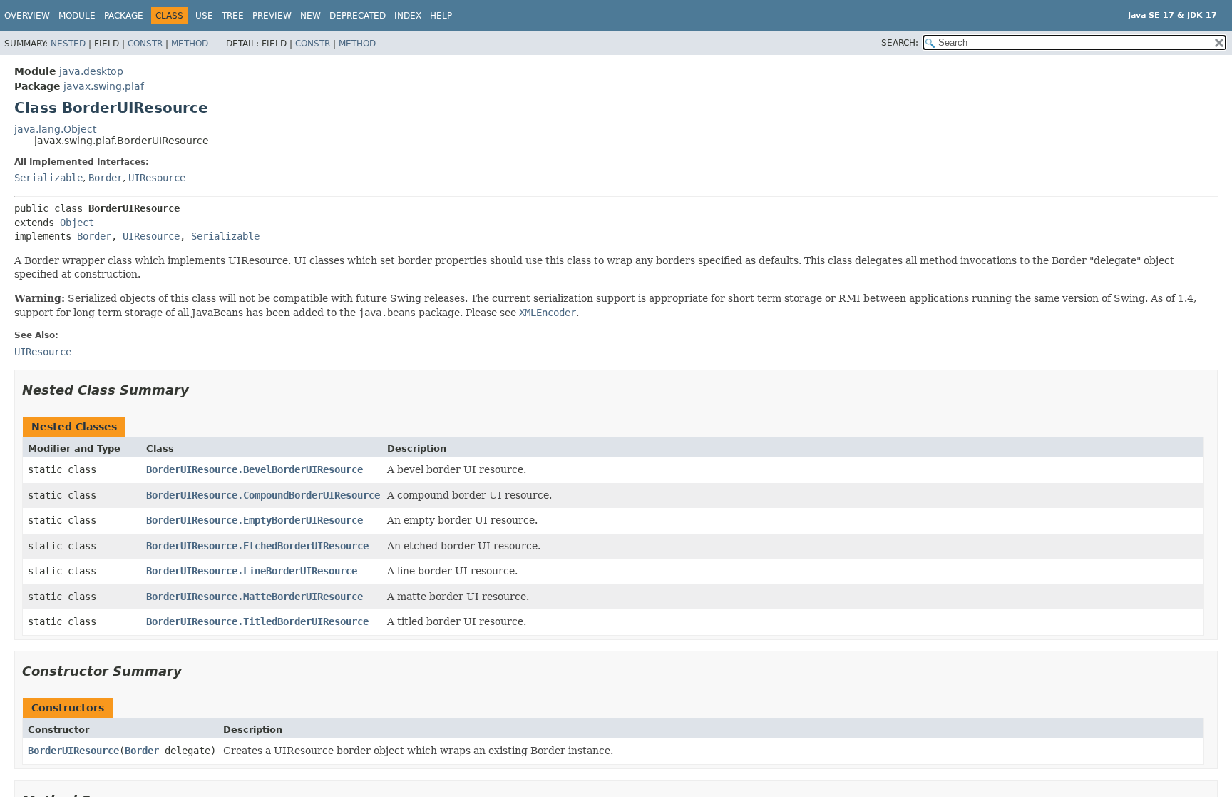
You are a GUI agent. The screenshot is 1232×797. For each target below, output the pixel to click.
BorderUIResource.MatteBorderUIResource (254, 596)
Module (77, 16)
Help (441, 16)
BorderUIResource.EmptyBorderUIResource (254, 520)
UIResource (156, 177)
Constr (145, 44)
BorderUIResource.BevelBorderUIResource (254, 469)
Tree (233, 16)
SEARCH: (899, 43)
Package (123, 16)
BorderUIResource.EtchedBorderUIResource (257, 546)
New (310, 16)
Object (77, 222)
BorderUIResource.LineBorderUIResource (251, 571)
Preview (272, 16)
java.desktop (91, 71)
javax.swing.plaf (103, 86)
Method (189, 44)
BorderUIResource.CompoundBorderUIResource (263, 495)
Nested (68, 44)
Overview (27, 16)
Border (105, 177)
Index (407, 16)
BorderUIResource (73, 750)
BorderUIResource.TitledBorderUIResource (257, 621)
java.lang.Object (55, 129)
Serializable (48, 177)
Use (204, 16)
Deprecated (357, 16)
